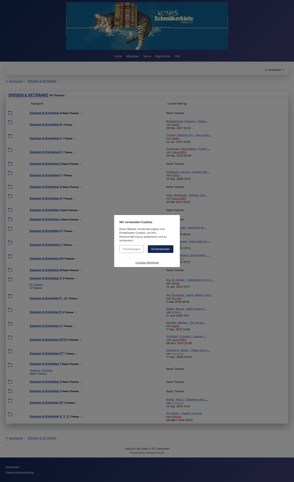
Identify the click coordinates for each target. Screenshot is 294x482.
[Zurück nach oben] (288, 475)
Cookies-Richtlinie (147, 262)
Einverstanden (160, 249)
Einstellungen (131, 249)
